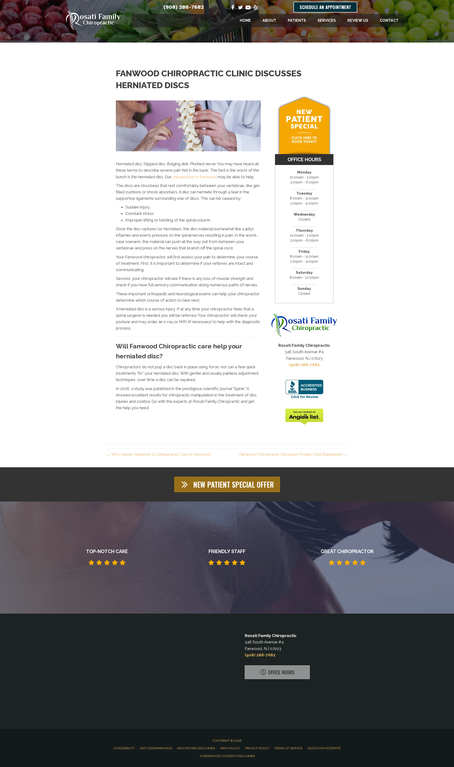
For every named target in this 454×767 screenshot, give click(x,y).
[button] (227, 484)
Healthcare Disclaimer (196, 748)
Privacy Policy (257, 748)
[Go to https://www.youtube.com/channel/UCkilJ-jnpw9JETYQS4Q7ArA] (248, 8)
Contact (389, 20)
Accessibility (124, 748)
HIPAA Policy (230, 748)
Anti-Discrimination (156, 748)
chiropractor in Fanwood (194, 176)
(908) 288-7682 (183, 7)
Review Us (357, 20)
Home (245, 20)
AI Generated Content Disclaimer (227, 756)
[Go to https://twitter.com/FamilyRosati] (240, 8)
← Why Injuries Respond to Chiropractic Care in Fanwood (158, 454)
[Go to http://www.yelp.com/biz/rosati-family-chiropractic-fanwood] (255, 8)
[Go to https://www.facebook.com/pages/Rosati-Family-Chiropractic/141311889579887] (233, 8)
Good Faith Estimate (324, 748)
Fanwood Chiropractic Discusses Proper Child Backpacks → (293, 454)
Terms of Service (288, 748)
